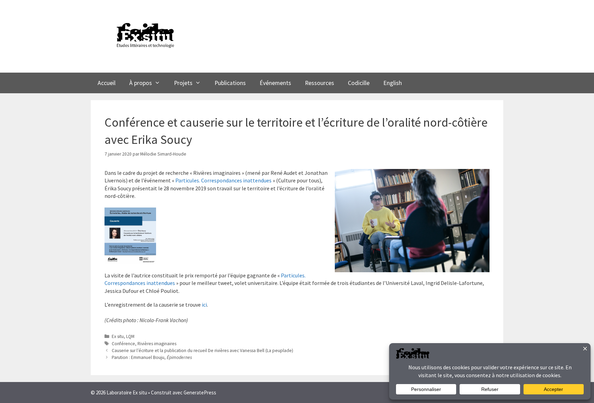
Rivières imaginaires (157, 344)
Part (286, 275)
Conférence (123, 344)
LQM (130, 336)
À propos (140, 83)
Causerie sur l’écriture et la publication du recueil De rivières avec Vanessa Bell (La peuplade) (202, 350)
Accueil (107, 83)
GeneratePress (200, 392)
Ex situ (118, 336)
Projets (183, 83)
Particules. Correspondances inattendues (223, 180)
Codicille (359, 83)
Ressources (319, 83)
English (392, 83)
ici (204, 304)
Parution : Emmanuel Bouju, (152, 357)
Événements (275, 83)
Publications (230, 83)
